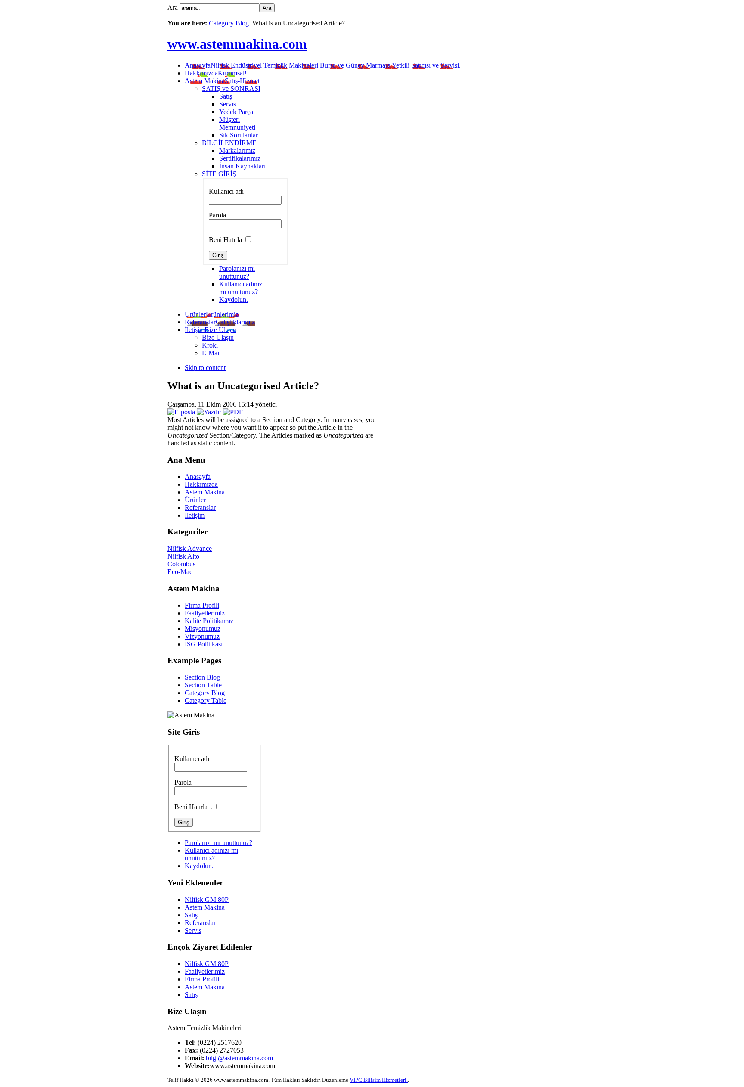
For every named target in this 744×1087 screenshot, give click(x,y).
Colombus (181, 564)
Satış (191, 915)
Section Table (203, 685)
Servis (193, 930)
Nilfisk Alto (183, 556)
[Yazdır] (209, 412)
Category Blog (229, 23)
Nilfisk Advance (189, 548)
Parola (217, 215)
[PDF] (233, 412)
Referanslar (200, 922)
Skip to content (205, 367)
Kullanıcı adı (226, 191)
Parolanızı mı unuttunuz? (237, 272)
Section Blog (202, 677)
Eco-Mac (179, 571)
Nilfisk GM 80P (207, 899)
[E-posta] (181, 412)
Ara (173, 7)
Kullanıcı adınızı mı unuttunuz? (241, 287)
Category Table (205, 700)
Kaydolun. (233, 299)
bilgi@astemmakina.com (239, 1058)
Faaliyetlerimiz (205, 971)
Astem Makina (205, 907)
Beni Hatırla (226, 239)
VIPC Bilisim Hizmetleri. (379, 1080)
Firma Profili (202, 979)
